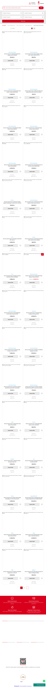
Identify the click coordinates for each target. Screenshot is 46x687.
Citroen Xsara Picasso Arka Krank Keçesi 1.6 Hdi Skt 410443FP (34, 461)
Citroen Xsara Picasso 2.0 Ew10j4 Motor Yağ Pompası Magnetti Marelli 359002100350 (33, 498)
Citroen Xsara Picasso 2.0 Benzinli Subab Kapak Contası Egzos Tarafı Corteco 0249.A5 (12, 202)
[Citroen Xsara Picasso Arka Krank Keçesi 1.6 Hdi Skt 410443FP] (34, 448)
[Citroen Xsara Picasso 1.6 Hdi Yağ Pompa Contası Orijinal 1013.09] (34, 115)
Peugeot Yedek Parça (21, 646)
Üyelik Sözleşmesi (34, 644)
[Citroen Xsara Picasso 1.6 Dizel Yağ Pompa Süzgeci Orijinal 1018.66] (34, 263)
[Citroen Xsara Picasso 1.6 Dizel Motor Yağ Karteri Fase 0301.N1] (12, 411)
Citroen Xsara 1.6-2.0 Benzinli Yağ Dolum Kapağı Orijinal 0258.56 (12, 54)
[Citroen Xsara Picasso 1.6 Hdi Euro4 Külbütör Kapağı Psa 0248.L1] (34, 337)
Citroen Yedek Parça (21, 648)
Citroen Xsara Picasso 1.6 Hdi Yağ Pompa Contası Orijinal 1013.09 (34, 128)
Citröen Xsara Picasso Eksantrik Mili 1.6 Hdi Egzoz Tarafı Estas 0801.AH (33, 535)
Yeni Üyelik (4, 644)
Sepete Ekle (10, 60)
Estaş (12, 533)
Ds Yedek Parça (20, 650)
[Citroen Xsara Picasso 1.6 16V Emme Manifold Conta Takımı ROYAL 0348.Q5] (34, 226)
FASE (12, 422)
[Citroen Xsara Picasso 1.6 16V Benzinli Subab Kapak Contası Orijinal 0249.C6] (34, 189)
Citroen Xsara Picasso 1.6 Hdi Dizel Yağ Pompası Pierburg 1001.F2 (34, 313)
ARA (41, 7)
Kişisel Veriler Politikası (35, 653)
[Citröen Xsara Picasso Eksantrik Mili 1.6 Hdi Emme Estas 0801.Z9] (12, 522)
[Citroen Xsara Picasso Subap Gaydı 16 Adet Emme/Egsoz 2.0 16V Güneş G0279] (12, 485)
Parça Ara (23, 21)
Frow (12, 274)
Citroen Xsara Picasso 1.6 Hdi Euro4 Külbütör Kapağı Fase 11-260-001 (12, 572)
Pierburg (34, 311)
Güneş (12, 496)
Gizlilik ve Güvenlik (34, 648)
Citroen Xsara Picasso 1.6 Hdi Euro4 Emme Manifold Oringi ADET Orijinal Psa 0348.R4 (33, 387)
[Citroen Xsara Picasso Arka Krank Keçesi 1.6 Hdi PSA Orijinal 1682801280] (34, 152)
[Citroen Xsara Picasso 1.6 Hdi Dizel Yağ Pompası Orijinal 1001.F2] (12, 337)
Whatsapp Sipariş (40, 684)
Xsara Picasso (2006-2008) (38, 25)
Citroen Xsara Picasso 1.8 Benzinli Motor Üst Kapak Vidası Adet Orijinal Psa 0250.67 (34, 91)
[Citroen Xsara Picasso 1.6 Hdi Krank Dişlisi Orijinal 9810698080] (12, 152)
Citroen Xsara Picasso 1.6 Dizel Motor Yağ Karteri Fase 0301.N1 (12, 424)
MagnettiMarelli (34, 496)
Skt (33, 459)
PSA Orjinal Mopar (12, 52)
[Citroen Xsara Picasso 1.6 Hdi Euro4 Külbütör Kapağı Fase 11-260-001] (12, 559)
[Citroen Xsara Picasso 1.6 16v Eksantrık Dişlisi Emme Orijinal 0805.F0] (12, 115)
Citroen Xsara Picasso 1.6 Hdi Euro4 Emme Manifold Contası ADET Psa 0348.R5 (12, 387)
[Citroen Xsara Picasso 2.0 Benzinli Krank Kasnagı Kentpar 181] (12, 448)
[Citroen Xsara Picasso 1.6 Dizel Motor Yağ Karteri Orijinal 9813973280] (12, 78)
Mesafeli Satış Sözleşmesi (36, 646)
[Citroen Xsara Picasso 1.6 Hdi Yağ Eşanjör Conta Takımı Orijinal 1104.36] (12, 300)
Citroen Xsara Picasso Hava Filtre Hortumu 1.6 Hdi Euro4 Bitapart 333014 (34, 572)
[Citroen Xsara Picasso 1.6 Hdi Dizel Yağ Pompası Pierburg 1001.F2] (34, 300)
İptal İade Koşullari (34, 650)
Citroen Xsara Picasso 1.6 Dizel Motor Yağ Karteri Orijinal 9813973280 (12, 91)
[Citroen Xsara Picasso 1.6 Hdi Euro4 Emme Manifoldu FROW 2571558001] (12, 263)
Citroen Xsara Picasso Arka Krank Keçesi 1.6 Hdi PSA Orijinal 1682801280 (34, 165)
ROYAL (34, 237)
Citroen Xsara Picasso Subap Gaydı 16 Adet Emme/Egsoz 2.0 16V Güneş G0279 (12, 498)
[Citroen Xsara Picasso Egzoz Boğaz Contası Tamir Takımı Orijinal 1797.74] (34, 41)
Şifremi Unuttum (5, 648)
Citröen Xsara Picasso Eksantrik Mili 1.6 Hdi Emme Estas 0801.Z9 (12, 535)
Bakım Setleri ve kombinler (22, 644)
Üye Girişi (4, 646)
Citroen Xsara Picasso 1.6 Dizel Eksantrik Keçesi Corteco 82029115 (34, 424)
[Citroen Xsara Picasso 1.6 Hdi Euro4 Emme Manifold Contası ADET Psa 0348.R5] (12, 374)
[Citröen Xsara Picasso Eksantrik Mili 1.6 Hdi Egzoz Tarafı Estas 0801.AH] (34, 522)
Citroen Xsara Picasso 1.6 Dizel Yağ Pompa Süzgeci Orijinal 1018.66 (33, 276)
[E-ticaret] (22, 686)
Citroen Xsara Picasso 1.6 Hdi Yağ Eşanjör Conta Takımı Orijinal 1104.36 (12, 313)
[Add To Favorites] (20, 60)
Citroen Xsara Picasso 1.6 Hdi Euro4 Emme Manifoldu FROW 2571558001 (12, 276)
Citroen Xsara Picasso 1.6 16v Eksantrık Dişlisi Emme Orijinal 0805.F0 (12, 128)
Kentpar (12, 459)
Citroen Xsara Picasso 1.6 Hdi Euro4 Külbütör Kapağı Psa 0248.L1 (34, 350)
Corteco (12, 200)
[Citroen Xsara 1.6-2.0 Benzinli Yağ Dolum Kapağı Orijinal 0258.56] (12, 41)
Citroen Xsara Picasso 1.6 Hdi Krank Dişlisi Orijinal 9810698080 (12, 165)
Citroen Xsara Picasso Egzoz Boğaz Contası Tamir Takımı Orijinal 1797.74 (34, 54)
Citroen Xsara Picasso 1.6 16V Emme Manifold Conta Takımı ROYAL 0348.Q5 (34, 239)
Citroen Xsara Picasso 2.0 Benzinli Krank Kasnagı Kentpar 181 (12, 461)
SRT (12, 237)
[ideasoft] (16, 686)
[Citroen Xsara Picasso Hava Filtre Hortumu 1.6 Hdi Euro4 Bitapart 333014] (34, 559)
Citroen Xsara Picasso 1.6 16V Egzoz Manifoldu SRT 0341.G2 (12, 239)
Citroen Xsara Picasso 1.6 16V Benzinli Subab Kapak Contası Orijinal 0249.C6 (34, 202)
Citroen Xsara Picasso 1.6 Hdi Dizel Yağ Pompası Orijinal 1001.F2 (12, 350)
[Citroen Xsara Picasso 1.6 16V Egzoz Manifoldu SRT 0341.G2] (12, 226)
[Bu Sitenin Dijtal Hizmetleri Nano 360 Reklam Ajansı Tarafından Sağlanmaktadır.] (23, 678)
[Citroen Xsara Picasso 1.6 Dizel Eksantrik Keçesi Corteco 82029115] (34, 411)
